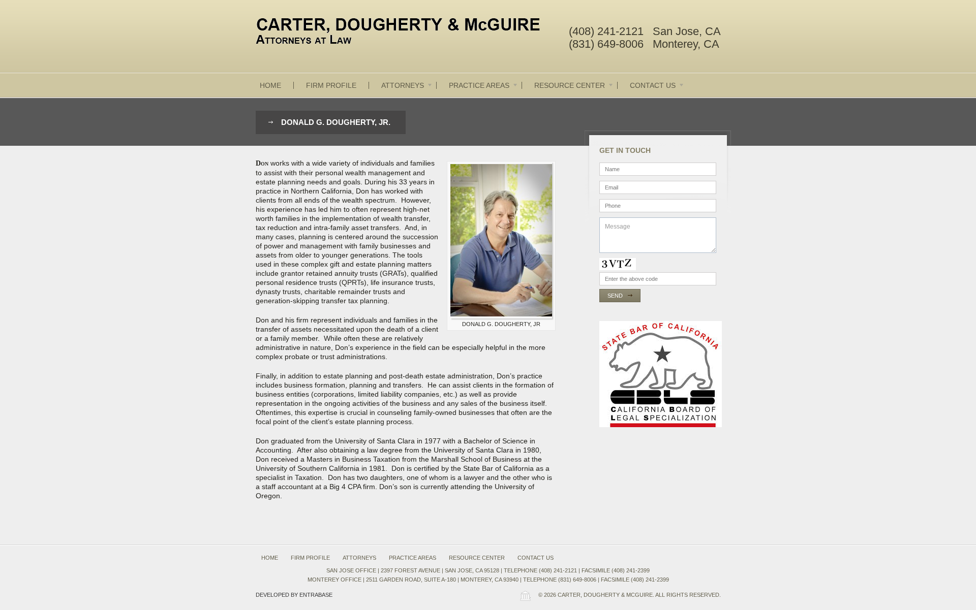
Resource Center (569, 85)
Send (615, 296)
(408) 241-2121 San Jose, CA (645, 31)
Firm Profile (331, 85)
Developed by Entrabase (294, 595)
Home (270, 85)
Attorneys (402, 85)
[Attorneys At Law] (407, 33)
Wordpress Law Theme (525, 595)
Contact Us (653, 85)
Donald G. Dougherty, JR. (335, 122)
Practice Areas (479, 85)
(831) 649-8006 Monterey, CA (644, 44)
